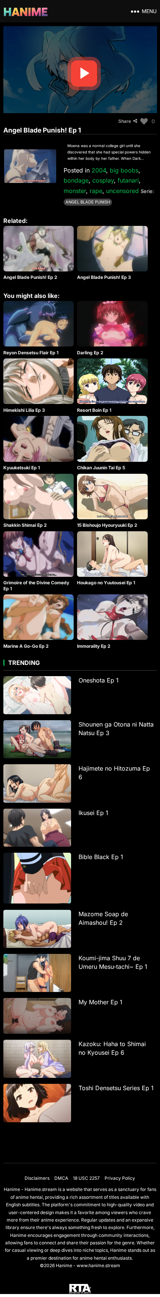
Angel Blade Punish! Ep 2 (30, 277)
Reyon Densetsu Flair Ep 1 (30, 352)
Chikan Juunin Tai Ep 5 (101, 467)
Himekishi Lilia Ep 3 (24, 410)
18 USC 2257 (86, 1178)
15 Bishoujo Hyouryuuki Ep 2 (107, 525)
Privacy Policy (120, 1178)
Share (124, 121)
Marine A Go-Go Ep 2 (26, 646)
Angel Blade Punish (87, 202)
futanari (128, 180)
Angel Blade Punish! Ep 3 (104, 277)
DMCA (61, 1178)
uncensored (122, 191)
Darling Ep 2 (90, 352)
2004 (99, 170)
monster (75, 191)
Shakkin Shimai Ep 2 (25, 525)
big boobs (124, 170)
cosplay (103, 180)
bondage (76, 180)
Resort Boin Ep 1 (94, 410)
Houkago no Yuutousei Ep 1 (106, 582)
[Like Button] (144, 121)
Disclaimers (37, 1178)
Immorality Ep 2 (94, 646)
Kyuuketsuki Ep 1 (21, 467)
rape (96, 191)
